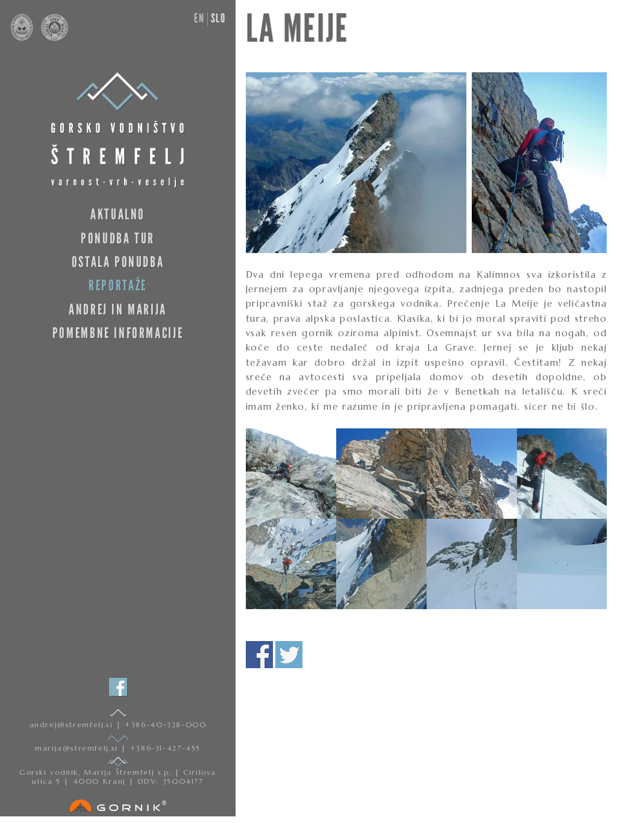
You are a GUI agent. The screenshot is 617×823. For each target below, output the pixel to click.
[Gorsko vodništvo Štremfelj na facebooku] (118, 687)
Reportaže (118, 285)
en (199, 18)
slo (218, 18)
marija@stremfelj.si (78, 748)
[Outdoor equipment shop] (118, 804)
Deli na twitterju (288, 654)
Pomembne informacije (117, 333)
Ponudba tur (118, 238)
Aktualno (117, 214)
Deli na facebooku (259, 654)
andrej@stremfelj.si (73, 724)
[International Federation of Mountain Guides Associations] (51, 38)
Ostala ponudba (118, 262)
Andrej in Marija (118, 309)
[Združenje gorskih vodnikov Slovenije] (23, 38)
